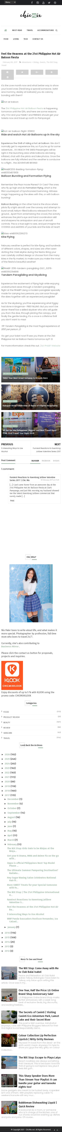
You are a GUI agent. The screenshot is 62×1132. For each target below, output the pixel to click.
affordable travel (10, 426)
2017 (7, 795)
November (13, 803)
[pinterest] (55, 3)
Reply (12, 501)
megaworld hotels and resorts (15, 374)
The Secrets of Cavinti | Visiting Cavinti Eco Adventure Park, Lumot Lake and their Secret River (39, 1016)
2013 (7, 946)
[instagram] (38, 3)
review (6, 727)
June (10, 826)
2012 (7, 951)
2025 (7, 759)
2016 (8, 932)
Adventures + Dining (30, 62)
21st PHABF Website (50, 345)
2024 (8, 763)
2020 (8, 781)
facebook (46, 461)
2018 (8, 790)
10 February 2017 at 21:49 (50, 480)
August (11, 817)
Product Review (11, 717)
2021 (7, 777)
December (13, 799)
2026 (8, 754)
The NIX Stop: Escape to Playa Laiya (40, 1057)
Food (6, 39)
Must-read (17, 30)
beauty (6, 722)
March (11, 840)
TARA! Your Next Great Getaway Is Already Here (25, 378)
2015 (7, 937)
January (11, 927)
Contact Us (37, 39)
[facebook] (32, 3)
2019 (8, 786)
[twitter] (49, 3)
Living (16, 39)
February (12, 844)
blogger (35, 461)
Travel (30, 30)
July (9, 821)
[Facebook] (7, 72)
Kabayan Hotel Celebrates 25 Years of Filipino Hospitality (30, 405)
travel (4, 65)
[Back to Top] (57, 1130)
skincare (7, 733)
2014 (8, 942)
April (10, 835)
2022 (7, 772)
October (12, 808)
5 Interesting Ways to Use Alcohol (25, 914)
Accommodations (45, 30)
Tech (26, 39)
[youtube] (43, 3)
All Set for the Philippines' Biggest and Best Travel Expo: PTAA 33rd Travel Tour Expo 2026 (30, 432)
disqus (56, 461)
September (14, 812)
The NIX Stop (52, 62)
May (9, 830)
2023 (7, 768)
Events (42, 62)
